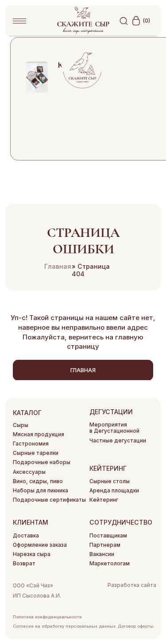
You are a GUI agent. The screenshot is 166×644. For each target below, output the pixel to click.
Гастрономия (31, 444)
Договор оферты (136, 626)
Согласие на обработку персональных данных (64, 626)
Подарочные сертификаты (49, 500)
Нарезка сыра (31, 554)
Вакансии (101, 554)
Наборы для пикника (40, 491)
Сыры (20, 425)
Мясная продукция (38, 434)
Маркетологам (109, 563)
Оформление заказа (40, 545)
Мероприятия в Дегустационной (114, 428)
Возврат (24, 563)
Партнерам (104, 545)
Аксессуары (29, 472)
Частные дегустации (117, 441)
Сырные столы (109, 481)
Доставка (26, 536)
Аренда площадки (114, 491)
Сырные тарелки (35, 453)
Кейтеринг (103, 500)
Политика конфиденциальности (47, 616)
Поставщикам (108, 536)
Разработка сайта (132, 585)
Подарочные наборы (41, 462)
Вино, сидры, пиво (38, 481)
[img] (37, 76)
